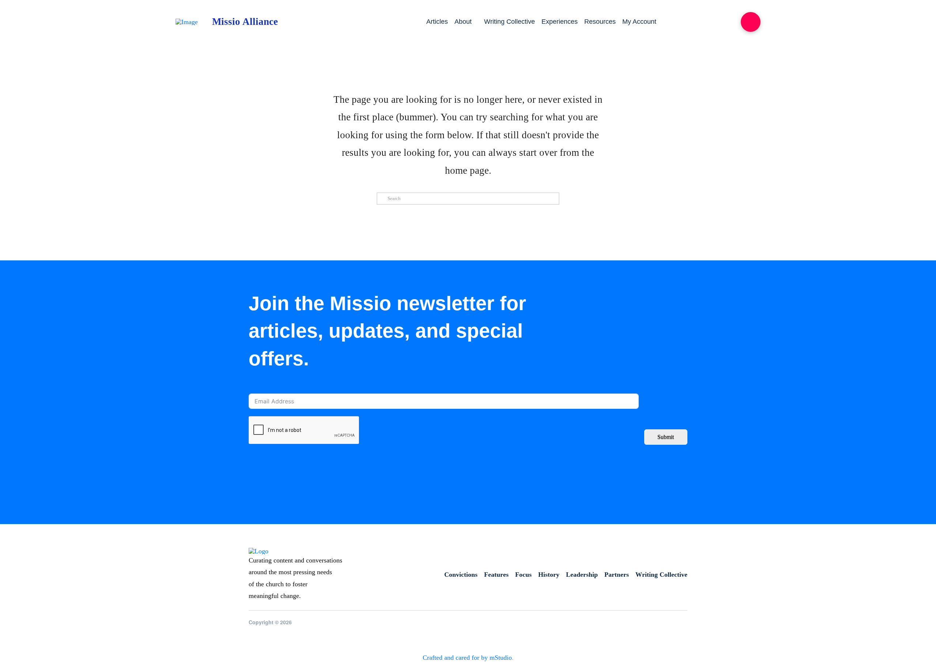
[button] (750, 22)
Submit (665, 437)
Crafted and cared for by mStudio (467, 657)
